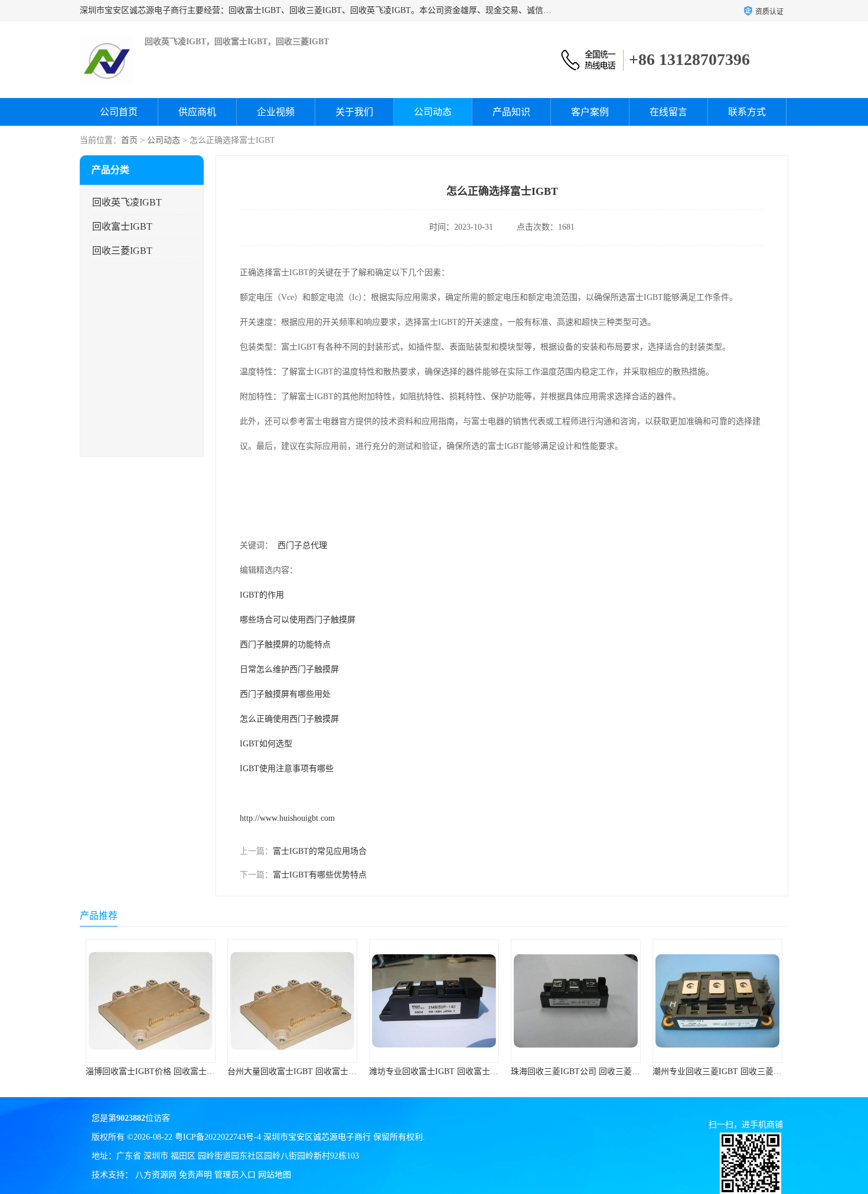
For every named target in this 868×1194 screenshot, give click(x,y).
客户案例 (590, 112)
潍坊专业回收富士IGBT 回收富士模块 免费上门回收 (322, 1071)
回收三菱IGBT (122, 251)
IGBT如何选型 (266, 743)
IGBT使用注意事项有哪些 (287, 768)
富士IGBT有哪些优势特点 (320, 874)
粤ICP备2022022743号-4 (218, 1137)
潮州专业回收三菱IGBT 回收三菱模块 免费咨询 (597, 1071)
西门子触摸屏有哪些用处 (285, 694)
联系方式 (747, 112)
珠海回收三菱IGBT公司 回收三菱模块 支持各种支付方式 (472, 1071)
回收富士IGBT (122, 226)
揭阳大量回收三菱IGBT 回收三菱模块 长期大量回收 (747, 1071)
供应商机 (197, 112)
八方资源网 (156, 1174)
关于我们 (354, 112)
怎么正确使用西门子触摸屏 (289, 719)
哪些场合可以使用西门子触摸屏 (297, 619)
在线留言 (668, 112)
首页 (129, 140)
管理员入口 (235, 1174)
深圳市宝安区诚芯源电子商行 (317, 1137)
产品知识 (511, 112)
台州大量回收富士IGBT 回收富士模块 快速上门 (172, 1071)
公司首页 (119, 112)
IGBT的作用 (262, 595)
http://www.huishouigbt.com (287, 818)
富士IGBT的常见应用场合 (320, 851)
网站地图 (274, 1174)
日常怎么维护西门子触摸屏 (289, 669)
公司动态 (433, 112)
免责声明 (195, 1174)
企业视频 (276, 112)
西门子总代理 (302, 545)
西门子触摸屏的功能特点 (285, 644)
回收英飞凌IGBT (127, 202)
